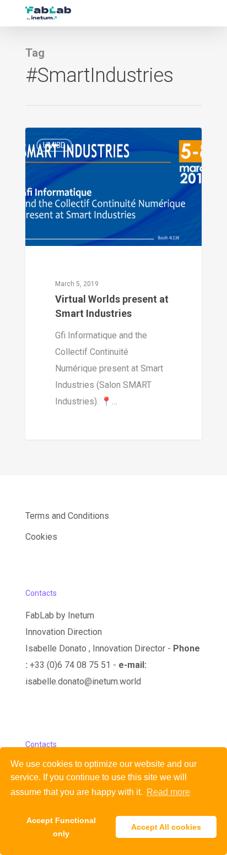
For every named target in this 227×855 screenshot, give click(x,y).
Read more (168, 792)
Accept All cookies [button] (166, 827)
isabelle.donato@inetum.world (83, 681)
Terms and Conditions (67, 516)
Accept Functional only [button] (61, 827)
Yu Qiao (59, 140)
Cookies (41, 536)
